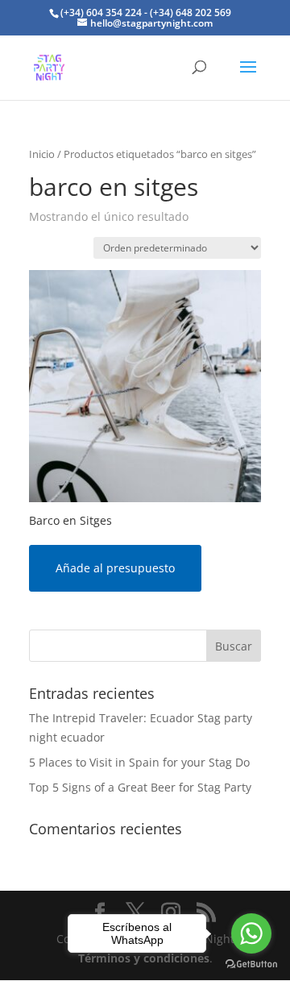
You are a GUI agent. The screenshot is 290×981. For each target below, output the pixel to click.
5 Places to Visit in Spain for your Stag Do (139, 762)
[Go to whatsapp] (251, 933)
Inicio (42, 154)
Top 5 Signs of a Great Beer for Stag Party (140, 787)
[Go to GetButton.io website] (251, 964)
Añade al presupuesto (115, 568)
